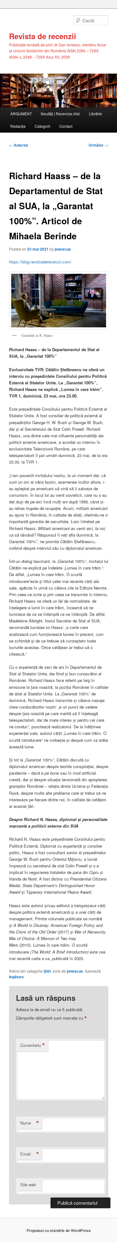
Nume (29, 1123)
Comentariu (32, 1045)
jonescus (63, 249)
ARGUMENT (21, 113)
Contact (65, 126)
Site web (28, 1184)
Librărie (95, 113)
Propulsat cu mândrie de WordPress (59, 1230)
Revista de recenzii (42, 36)
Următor (98, 145)
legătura (16, 977)
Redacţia (18, 126)
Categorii (42, 126)
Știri (47, 971)
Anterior (18, 145)
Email (29, 1154)
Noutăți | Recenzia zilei (60, 113)
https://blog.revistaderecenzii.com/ (40, 262)
